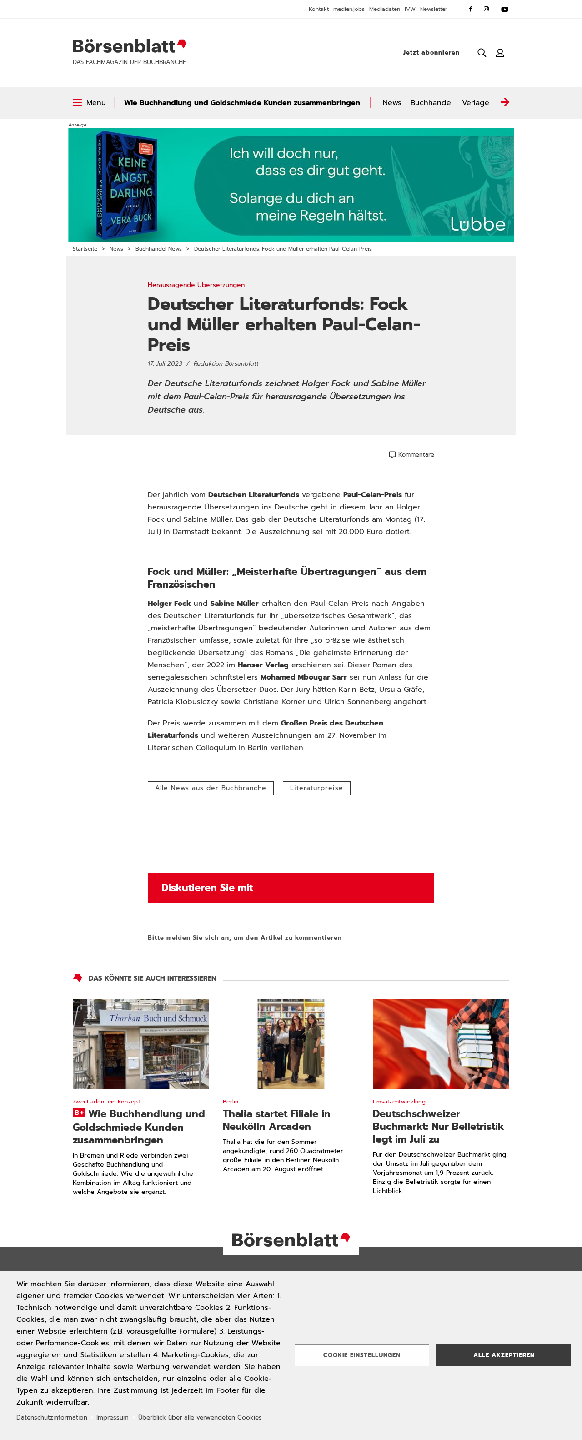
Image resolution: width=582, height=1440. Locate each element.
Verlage (475, 102)
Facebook (470, 9)
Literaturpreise (316, 788)
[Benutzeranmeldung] (500, 53)
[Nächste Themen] (504, 103)
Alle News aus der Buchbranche (210, 788)
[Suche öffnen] (482, 53)
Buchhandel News (158, 249)
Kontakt (319, 9)
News (392, 102)
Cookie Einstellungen (362, 1355)
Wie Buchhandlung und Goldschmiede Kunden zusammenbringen (242, 102)
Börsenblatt (129, 46)
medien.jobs (349, 9)
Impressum (112, 1417)
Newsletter (433, 9)
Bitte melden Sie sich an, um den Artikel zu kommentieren (245, 937)
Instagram (486, 9)
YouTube (504, 9)
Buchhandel (432, 102)
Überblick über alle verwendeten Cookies (200, 1417)
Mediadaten (384, 9)
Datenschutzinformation (51, 1417)
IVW (410, 9)
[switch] (89, 103)
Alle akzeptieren (504, 1355)
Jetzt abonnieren (431, 52)
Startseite (85, 249)
